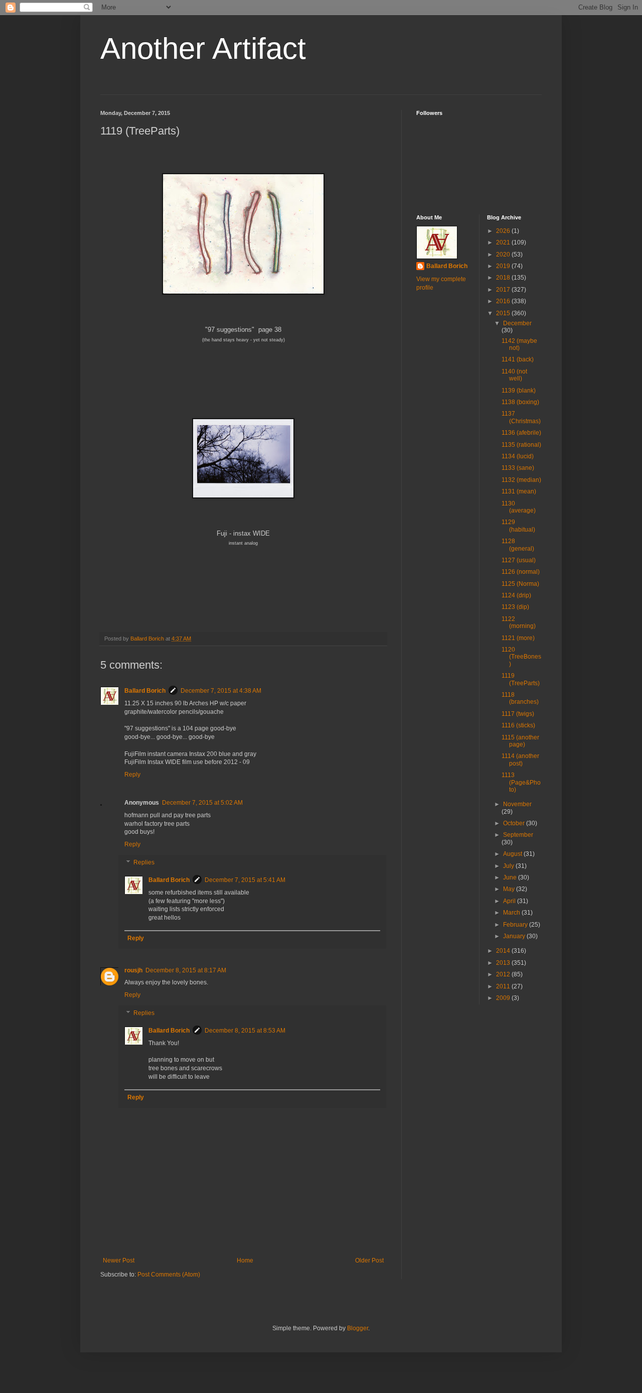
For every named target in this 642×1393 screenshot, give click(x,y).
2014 (504, 950)
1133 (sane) (518, 467)
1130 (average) (519, 507)
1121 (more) (518, 638)
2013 (504, 962)
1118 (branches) (520, 698)
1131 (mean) (519, 491)
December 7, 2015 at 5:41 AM (245, 879)
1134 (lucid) (518, 456)
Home (245, 1260)
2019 (504, 266)
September (518, 834)
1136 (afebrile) (521, 432)
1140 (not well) (514, 375)
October (514, 823)
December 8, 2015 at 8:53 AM (245, 1030)
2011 (504, 986)
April (510, 901)
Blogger (357, 1328)
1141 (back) (518, 359)
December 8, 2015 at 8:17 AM (185, 970)
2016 (504, 301)
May (509, 889)
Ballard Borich (145, 690)
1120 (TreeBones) (521, 657)
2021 (504, 242)
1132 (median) (521, 479)
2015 (504, 313)
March (512, 912)
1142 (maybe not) (519, 344)
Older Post (369, 1260)
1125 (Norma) (520, 583)
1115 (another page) (520, 741)
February (516, 924)
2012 (504, 974)
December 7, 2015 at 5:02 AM (202, 802)
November (517, 804)
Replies (143, 862)
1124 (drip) (516, 595)
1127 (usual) (519, 560)
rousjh (133, 970)
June (510, 877)
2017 (504, 289)
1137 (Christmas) (521, 417)
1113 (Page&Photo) (521, 782)
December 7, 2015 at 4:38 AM (221, 690)
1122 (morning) (519, 622)
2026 (504, 230)
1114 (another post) (520, 759)
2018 (504, 277)
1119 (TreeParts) (521, 679)
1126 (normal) (521, 571)
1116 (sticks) (518, 725)
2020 (504, 254)
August (513, 853)
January (515, 936)
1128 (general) (518, 545)
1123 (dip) (515, 606)
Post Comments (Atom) (168, 1274)
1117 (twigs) (518, 713)
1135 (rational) (521, 444)
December (517, 323)
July (509, 865)
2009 (504, 997)
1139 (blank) (519, 390)
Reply (132, 774)
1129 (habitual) (518, 526)
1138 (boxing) (520, 402)
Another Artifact (203, 48)
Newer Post (118, 1260)
